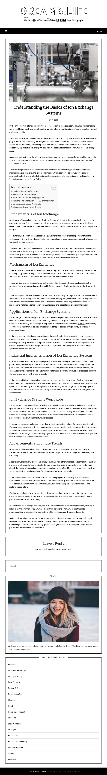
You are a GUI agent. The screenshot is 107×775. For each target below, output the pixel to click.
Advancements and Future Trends (27, 207)
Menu (99, 31)
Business (12, 664)
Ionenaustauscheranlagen (56, 408)
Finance (11, 700)
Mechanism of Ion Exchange (24, 194)
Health (11, 706)
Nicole (55, 119)
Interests (12, 717)
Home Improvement (16, 712)
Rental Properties (16, 747)
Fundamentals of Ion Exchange (25, 191)
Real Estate (13, 735)
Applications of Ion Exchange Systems (28, 197)
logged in (50, 549)
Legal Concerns (15, 724)
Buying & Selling (15, 676)
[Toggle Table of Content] (52, 187)
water (81, 323)
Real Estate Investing (17, 741)
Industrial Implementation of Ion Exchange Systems (34, 201)
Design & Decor (15, 688)
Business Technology (17, 670)
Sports (11, 753)
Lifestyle (12, 729)
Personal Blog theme (72, 771)
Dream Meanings (15, 694)
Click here (76, 646)
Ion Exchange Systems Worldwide (27, 204)
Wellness (12, 759)
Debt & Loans (14, 682)
